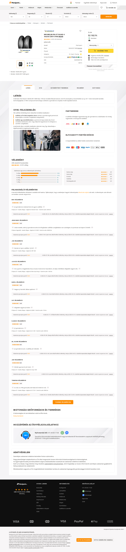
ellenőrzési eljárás (83, 192)
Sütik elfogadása (84, 540)
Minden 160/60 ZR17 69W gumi (20, 74)
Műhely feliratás (41, 496)
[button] (36, 173)
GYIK (40, 88)
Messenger (88, 495)
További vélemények (63, 402)
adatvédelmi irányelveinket (54, 464)
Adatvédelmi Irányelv (42, 508)
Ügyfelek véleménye (90, 3)
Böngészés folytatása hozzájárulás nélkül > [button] (114, 529)
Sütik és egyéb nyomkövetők (32, 547)
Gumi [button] (12, 7)
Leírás (28, 88)
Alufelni (61, 494)
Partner (77, 3)
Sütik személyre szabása (103, 540)
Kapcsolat (103, 3)
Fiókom (114, 3)
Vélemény (80, 88)
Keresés (109, 16)
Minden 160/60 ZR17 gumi (18, 72)
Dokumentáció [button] (18, 416)
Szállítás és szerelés (72, 7)
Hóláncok (31, 7)
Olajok (39, 7)
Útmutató (60, 7)
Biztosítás (39, 488)
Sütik (37, 511)
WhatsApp (88, 491)
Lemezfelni (62, 491)
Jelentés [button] (111, 214)
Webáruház (48, 7)
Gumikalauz (39, 491)
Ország (38, 505)
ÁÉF (37, 502)
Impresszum (40, 499)
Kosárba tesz (102, 51)
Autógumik (62, 488)
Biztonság (96, 88)
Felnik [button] (21, 7)
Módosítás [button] (79, 48)
